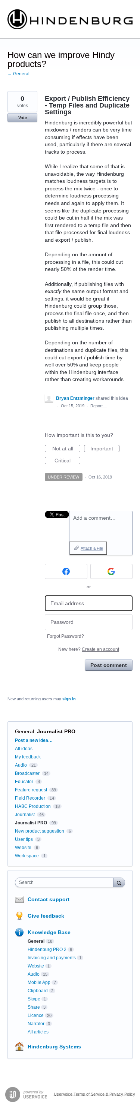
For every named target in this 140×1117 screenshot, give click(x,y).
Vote (22, 117)
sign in (69, 699)
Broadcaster (27, 773)
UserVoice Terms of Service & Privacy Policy (94, 1094)
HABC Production (33, 806)
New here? (88, 649)
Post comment (108, 665)
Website (23, 847)
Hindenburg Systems (54, 1047)
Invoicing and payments (52, 957)
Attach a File (92, 548)
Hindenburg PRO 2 (47, 949)
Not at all (66, 449)
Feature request (31, 790)
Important (104, 449)
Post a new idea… (34, 740)
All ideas (23, 748)
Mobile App (39, 982)
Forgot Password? (65, 636)
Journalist (25, 814)
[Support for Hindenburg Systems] (70, 19)
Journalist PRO (56, 731)
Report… (98, 406)
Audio (21, 765)
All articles (38, 1032)
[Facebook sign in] (66, 571)
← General (18, 73)
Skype (34, 999)
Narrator (36, 1023)
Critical (67, 461)
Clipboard (38, 990)
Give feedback (46, 916)
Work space (27, 855)
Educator (24, 781)
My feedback (28, 757)
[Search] (119, 882)
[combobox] (66, 882)
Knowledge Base (49, 932)
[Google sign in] (111, 571)
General (24, 731)
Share (34, 1007)
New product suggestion (39, 831)
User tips (24, 839)
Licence (36, 1015)
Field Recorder (30, 798)
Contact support (48, 899)
